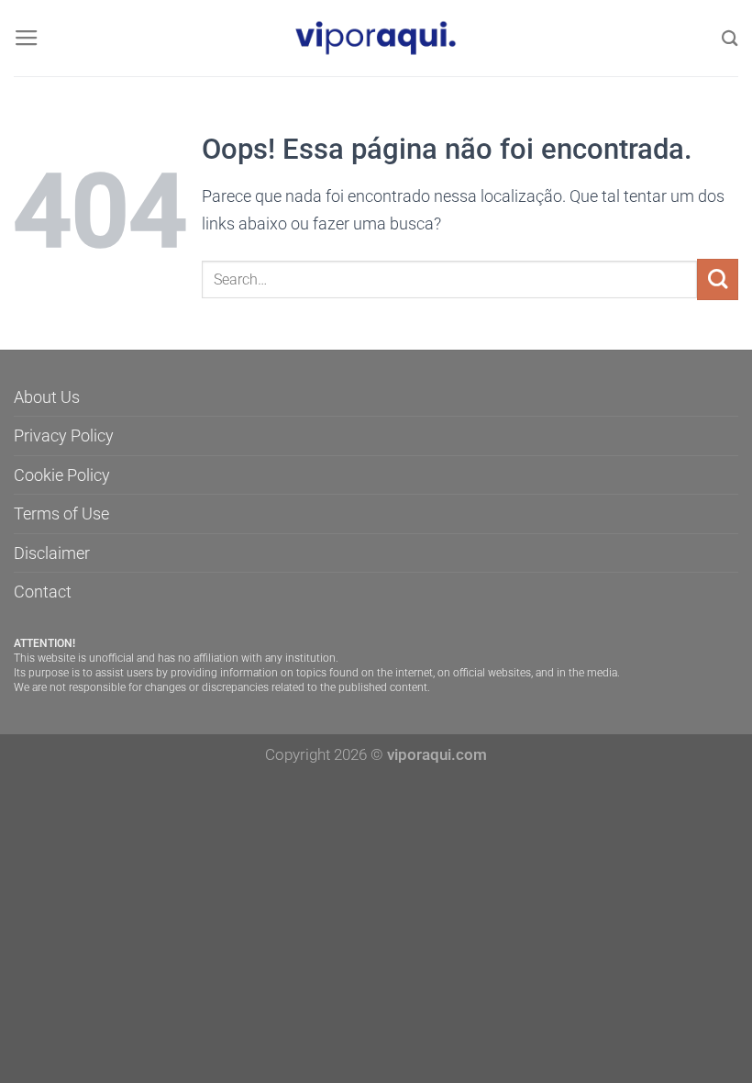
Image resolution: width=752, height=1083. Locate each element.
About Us (47, 397)
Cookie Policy (62, 475)
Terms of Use (61, 513)
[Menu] (26, 38)
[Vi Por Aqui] (376, 38)
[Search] (730, 38)
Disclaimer (52, 553)
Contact (43, 591)
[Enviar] (717, 279)
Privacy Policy (64, 435)
